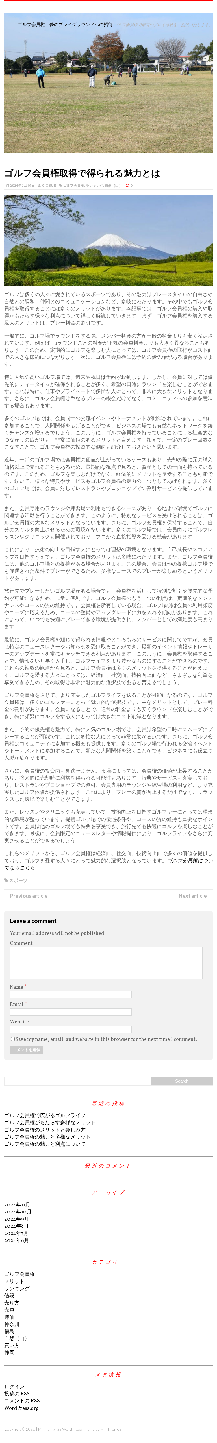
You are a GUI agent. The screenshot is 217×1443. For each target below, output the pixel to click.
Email (17, 1004)
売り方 (11, 1303)
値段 (9, 1296)
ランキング (94, 185)
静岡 (9, 1353)
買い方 (11, 1345)
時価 (9, 1317)
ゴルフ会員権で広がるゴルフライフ (45, 1115)
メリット (14, 1281)
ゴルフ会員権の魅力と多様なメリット (47, 1137)
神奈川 (11, 1324)
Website (19, 1022)
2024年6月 (16, 1240)
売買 (9, 1310)
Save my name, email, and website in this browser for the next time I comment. (106, 1039)
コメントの (22, 1401)
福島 (9, 1331)
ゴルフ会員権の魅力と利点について (45, 1144)
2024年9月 (16, 1219)
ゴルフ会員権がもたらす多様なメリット (50, 1122)
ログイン (14, 1387)
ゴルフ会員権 (73, 185)
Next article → (196, 896)
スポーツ (18, 880)
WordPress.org (21, 1408)
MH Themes (110, 1429)
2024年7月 (16, 1233)
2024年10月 (18, 1212)
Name (17, 987)
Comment (21, 943)
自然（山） (113, 185)
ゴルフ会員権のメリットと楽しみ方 (45, 1130)
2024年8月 (16, 1226)
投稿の (17, 1394)
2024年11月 (17, 1205)
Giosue (49, 185)
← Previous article (26, 896)
